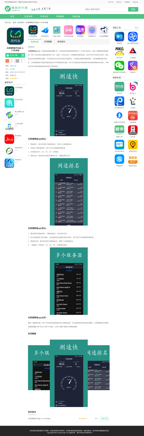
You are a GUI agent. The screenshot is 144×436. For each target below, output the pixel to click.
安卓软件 (44, 16)
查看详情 (104, 418)
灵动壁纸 (80, 36)
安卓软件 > (22, 22)
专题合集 (135, 2)
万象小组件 (57, 36)
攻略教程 (127, 2)
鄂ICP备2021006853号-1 (85, 433)
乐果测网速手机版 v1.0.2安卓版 (37, 22)
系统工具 (13, 66)
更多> (137, 28)
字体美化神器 (68, 36)
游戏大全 (119, 2)
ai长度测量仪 (104, 36)
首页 (12, 16)
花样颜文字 (92, 36)
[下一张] (89, 373)
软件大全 (111, 2)
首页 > (15, 22)
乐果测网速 (33, 36)
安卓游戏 (28, 16)
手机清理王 (45, 36)
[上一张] (48, 373)
